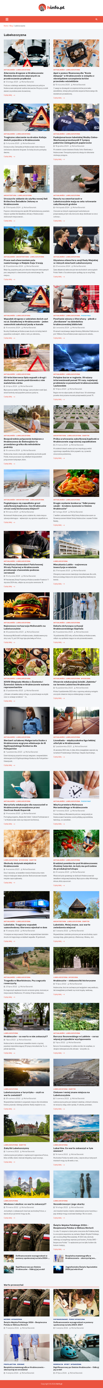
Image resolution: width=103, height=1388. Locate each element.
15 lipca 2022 (60, 984)
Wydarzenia (16, 1319)
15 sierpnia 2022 (12, 931)
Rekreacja (58, 1364)
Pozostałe (86, 315)
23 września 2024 (62, 266)
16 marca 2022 (61, 1154)
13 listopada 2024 (13, 207)
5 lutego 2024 (61, 512)
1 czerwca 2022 (12, 1151)
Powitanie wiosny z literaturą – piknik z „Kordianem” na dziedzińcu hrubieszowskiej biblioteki (74, 322)
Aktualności (9, 70)
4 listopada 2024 (62, 207)
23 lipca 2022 (11, 987)
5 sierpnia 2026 (61, 1328)
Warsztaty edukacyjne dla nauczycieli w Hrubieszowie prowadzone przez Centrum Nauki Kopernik (26, 807)
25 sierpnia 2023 (62, 872)
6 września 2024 (62, 328)
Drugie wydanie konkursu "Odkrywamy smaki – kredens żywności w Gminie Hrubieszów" (74, 506)
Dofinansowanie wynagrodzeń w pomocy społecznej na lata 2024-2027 (32, 1258)
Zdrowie (20, 1364)
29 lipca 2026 (61, 1373)
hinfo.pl (59, 1384)
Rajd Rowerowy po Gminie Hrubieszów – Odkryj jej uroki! (30, 1268)
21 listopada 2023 (62, 571)
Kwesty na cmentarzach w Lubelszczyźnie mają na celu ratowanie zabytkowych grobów (74, 201)
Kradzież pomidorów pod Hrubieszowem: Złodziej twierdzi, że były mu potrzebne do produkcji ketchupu (75, 866)
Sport (67, 1364)
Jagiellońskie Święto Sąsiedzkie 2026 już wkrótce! (81, 1268)
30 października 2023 (14, 632)
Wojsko (7, 1319)
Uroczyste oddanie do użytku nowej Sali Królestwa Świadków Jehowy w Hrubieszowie (25, 201)
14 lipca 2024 (60, 389)
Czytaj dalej (8, 95)
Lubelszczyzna (23, 70)
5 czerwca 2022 (62, 1098)
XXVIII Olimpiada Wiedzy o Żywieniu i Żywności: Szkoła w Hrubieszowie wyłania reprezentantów (26, 685)
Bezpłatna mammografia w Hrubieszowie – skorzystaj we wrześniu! (80, 1258)
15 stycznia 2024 (13, 576)
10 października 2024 (14, 266)
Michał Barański (27, 82)
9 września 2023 (62, 811)
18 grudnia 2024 (62, 146)
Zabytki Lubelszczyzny (16, 1148)
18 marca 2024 (12, 512)
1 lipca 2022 (11, 1040)
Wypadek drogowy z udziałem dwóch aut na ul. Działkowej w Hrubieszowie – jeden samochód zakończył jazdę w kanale (26, 322)
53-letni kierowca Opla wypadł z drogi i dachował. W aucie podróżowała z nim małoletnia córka (25, 380)
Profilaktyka (10, 1364)
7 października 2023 (14, 752)
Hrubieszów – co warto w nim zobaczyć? (26, 1036)
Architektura (10, 195)
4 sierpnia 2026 (12, 1373)
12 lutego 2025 (12, 82)
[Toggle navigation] (7, 19)
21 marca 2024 (61, 445)
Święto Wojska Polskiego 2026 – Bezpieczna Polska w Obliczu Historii (25, 1323)
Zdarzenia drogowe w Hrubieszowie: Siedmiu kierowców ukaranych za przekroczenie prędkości (24, 76)
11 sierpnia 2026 (12, 1328)
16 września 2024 (13, 328)
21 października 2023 (64, 632)
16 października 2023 (64, 688)
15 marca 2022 (12, 1207)
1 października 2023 (63, 746)
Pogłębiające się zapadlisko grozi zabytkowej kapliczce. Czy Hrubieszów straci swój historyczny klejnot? (25, 506)
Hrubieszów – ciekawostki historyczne (74, 980)
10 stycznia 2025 (62, 85)
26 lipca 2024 (11, 386)
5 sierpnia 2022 (61, 931)
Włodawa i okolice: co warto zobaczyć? (25, 1204)
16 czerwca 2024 (13, 450)
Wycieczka (85, 678)
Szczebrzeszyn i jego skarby (69, 1204)
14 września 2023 (13, 813)
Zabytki (85, 435)
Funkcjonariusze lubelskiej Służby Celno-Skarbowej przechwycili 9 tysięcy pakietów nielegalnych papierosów (75, 140)
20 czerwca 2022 (13, 1098)
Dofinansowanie (60, 1319)
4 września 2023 (12, 869)
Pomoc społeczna (77, 1319)
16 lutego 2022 (61, 1207)
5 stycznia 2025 (12, 143)
